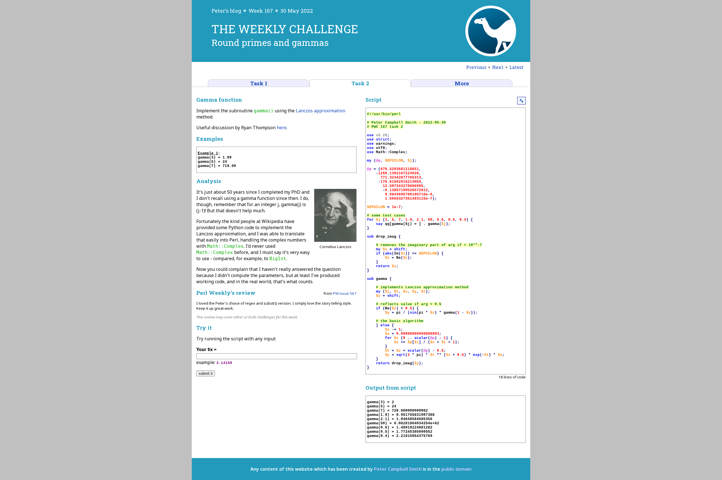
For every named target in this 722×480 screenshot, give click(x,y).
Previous (476, 67)
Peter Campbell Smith (398, 469)
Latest (516, 67)
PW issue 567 (344, 293)
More (462, 83)
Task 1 (258, 83)
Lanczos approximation (320, 111)
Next (497, 67)
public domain (456, 469)
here (282, 127)
